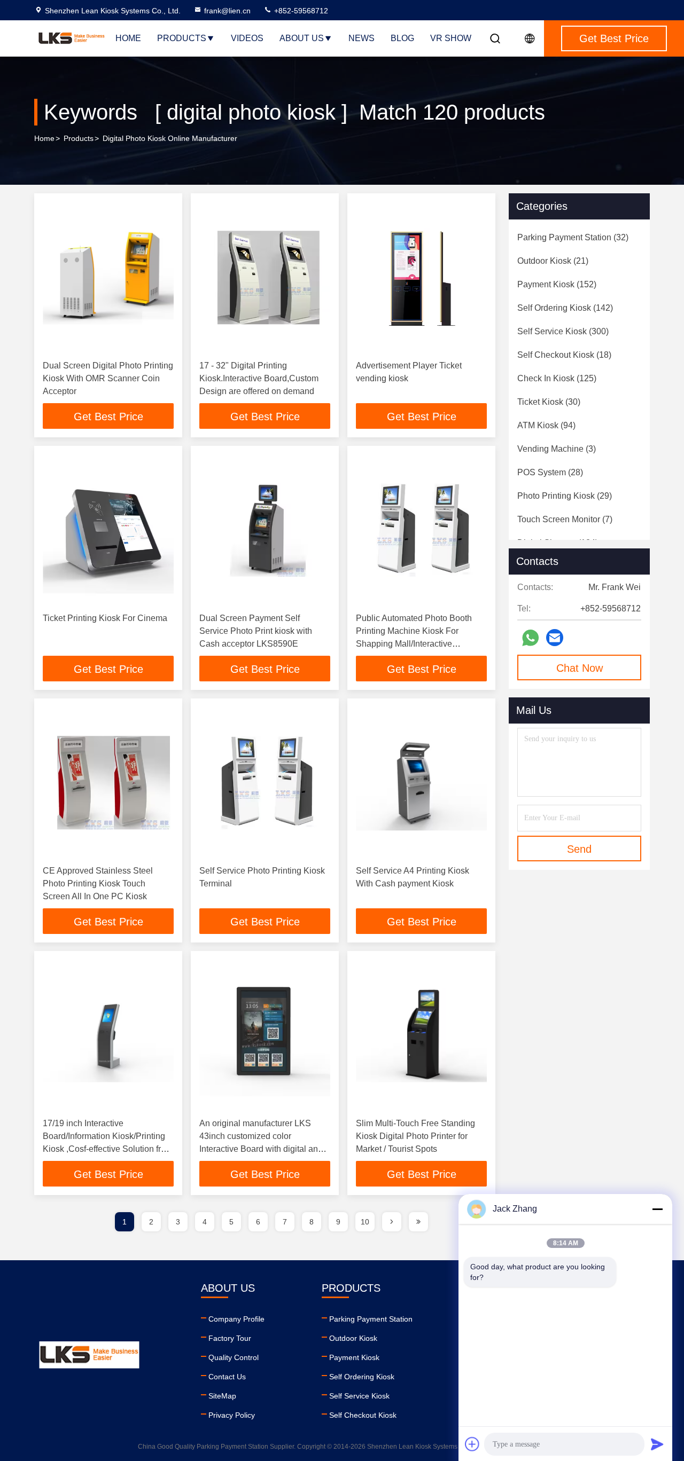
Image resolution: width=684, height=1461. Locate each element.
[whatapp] (530, 638)
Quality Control (233, 1357)
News (361, 38)
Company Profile (236, 1319)
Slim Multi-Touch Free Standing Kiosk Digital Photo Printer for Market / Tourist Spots (415, 1136)
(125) (556, 378)
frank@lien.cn (227, 10)
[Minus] (657, 1209)
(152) (556, 284)
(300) (563, 331)
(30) (548, 401)
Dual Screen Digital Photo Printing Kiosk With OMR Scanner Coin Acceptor (108, 378)
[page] (391, 1221)
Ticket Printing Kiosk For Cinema (105, 618)
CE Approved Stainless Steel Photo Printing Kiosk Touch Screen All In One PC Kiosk (98, 883)
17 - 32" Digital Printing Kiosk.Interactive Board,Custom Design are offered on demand (258, 378)
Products (181, 38)
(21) (552, 260)
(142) (565, 307)
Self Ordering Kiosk (361, 1376)
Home (128, 38)
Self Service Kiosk (359, 1396)
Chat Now (579, 668)
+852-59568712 (300, 10)
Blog (402, 38)
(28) (550, 472)
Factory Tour (229, 1338)
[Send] (657, 1444)
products (79, 138)
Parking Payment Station (371, 1319)
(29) (564, 495)
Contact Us (227, 1376)
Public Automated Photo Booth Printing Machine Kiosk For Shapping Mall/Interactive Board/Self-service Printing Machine (414, 644)
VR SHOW (450, 38)
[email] (555, 638)
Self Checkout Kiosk (363, 1415)
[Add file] (472, 1444)
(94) (546, 425)
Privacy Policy (231, 1415)
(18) (564, 354)
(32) (572, 237)
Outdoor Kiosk (353, 1338)
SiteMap (222, 1396)
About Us (301, 38)
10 (365, 1222)
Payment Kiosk (354, 1357)
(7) (564, 519)
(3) (556, 448)
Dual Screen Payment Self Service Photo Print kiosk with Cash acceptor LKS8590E (255, 631)
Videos (247, 38)
